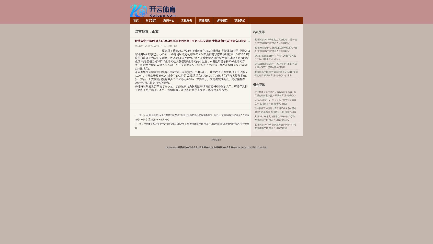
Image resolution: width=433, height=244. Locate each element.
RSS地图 (252, 147)
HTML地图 (261, 147)
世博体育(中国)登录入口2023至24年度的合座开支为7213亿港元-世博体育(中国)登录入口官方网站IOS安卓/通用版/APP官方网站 (211, 40)
